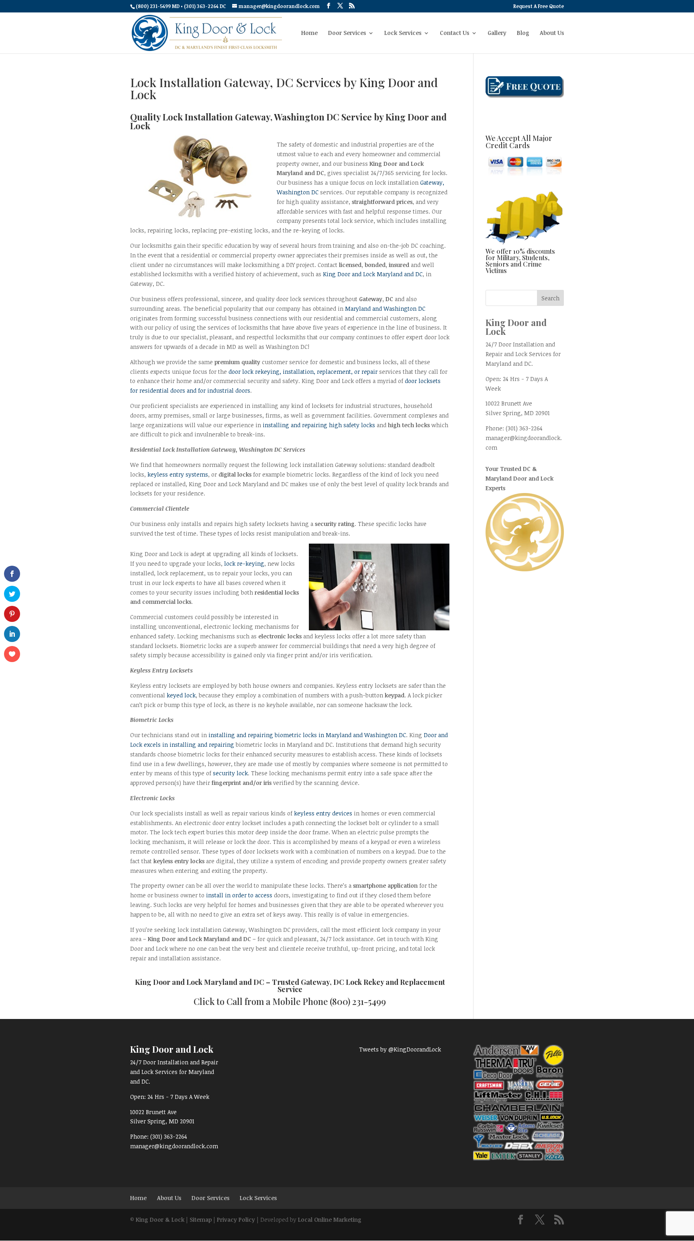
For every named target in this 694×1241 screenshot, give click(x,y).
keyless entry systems (177, 474)
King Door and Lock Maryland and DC (373, 274)
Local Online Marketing (329, 1219)
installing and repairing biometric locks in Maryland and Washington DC (307, 735)
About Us (552, 33)
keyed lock (181, 695)
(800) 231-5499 (358, 1001)
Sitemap (201, 1219)
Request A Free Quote (538, 6)
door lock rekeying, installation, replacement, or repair (303, 371)
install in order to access (239, 895)
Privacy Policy (236, 1219)
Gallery (497, 33)
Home (309, 33)
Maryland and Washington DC (385, 308)
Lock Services (402, 33)
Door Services (347, 33)
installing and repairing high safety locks (320, 425)
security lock (230, 773)
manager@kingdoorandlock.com (174, 1146)
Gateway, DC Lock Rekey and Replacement (373, 982)
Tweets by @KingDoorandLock (400, 1049)
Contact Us (454, 33)
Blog (523, 33)
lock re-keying (244, 563)
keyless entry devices (323, 813)
